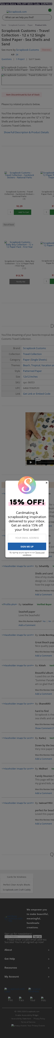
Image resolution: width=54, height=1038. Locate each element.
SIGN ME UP (27, 546)
